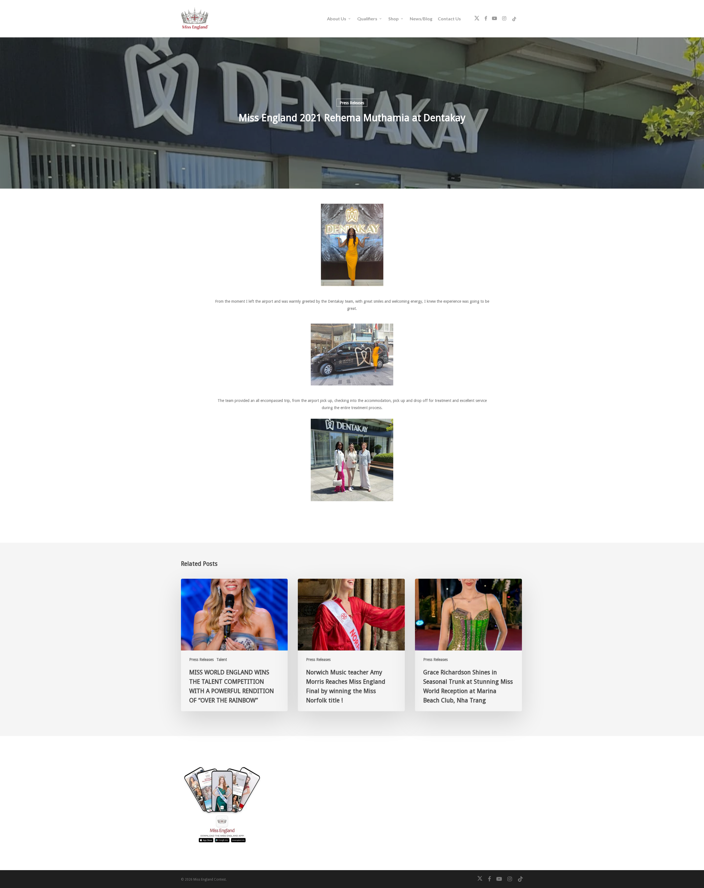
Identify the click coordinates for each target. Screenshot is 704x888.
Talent (221, 659)
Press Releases (352, 103)
